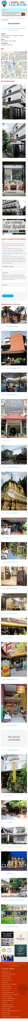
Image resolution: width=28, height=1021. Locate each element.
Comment (4, 285)
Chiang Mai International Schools (8, 1006)
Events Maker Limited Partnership (15, 900)
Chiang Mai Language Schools (7, 1004)
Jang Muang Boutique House (14, 368)
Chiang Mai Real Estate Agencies (8, 992)
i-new (8, 440)
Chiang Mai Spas (5, 982)
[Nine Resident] (14, 102)
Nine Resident (4, 20)
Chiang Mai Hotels (20, 18)
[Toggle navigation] (4, 10)
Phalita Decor (10, 637)
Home (2, 18)
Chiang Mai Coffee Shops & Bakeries (9, 973)
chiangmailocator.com (7, 1019)
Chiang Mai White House (13, 749)
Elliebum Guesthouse (12, 725)
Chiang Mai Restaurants (6, 971)
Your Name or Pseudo (7, 266)
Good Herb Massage (12, 613)
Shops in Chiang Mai (5, 1014)
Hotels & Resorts (10, 18)
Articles (17, 965)
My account (14, 963)
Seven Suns (10, 795)
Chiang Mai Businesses (6, 1012)
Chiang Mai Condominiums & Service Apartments (11, 1010)
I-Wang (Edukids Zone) (12, 679)
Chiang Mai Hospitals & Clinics (7, 1000)
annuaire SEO (25, 1019)
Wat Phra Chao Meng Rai (13, 513)
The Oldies (10, 822)
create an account (10, 28)
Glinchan (9, 873)
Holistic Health (4, 1002)
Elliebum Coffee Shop (12, 562)
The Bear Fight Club (12, 394)
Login (3, 28)
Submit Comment (8, 295)
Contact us (20, 963)
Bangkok (16, 994)
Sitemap (13, 965)
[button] (14, 63)
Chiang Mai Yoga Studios (6, 986)
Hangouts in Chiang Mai (6, 975)
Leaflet (13, 78)
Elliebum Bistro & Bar (12, 588)
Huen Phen (9, 537)
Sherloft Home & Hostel (13, 926)
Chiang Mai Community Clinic (14, 846)
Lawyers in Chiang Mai (6, 1008)
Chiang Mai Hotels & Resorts (7, 980)
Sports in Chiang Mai (5, 990)
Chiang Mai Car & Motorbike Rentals (8, 998)
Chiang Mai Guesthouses (6, 978)
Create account (8, 963)
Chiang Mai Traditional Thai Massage (9, 984)
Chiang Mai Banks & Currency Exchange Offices (11, 1016)
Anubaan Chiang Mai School (14, 467)
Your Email (5, 272)
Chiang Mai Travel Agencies (7, 996)
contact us (17, 30)
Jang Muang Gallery (11, 326)
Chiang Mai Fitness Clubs (6, 988)
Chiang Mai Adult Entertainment (8, 994)
